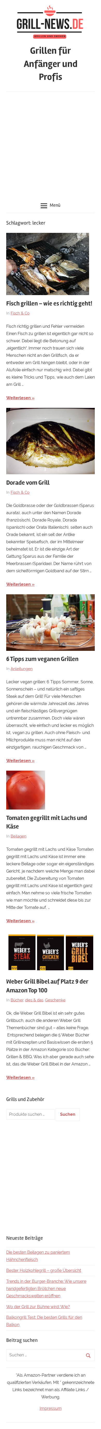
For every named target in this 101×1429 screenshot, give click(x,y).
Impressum (51, 1408)
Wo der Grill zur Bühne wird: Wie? (38, 1306)
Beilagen (18, 836)
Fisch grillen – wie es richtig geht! (49, 303)
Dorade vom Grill (27, 482)
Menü (55, 205)
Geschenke (55, 1000)
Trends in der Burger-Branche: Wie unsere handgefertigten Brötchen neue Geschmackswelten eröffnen (46, 1288)
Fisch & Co (20, 313)
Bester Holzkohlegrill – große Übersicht (43, 1270)
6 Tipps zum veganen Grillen (42, 659)
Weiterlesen (18, 397)
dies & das (34, 1000)
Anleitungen (22, 668)
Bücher (17, 1000)
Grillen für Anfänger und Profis (50, 64)
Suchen (67, 1114)
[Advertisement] (50, 144)
